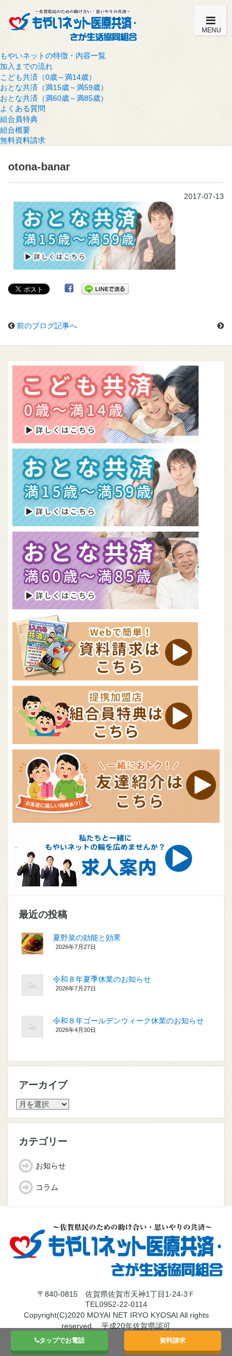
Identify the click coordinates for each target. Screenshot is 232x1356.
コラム (47, 1187)
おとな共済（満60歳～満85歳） (54, 98)
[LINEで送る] (105, 288)
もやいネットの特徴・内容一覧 (53, 55)
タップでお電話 (62, 1340)
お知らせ (51, 1165)
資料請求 (173, 1340)
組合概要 (15, 130)
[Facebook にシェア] (69, 288)
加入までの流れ (26, 66)
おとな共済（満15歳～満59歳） (54, 87)
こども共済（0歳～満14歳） (48, 77)
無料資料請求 (22, 140)
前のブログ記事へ (47, 325)
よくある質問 (22, 108)
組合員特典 (19, 119)
